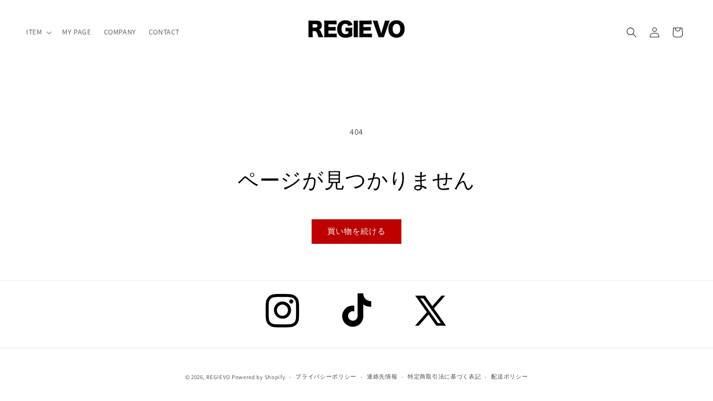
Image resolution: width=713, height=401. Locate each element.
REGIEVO (218, 377)
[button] (38, 32)
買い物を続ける (356, 231)
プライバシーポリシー (325, 376)
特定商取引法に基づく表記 (444, 376)
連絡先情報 (382, 376)
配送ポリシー (509, 376)
